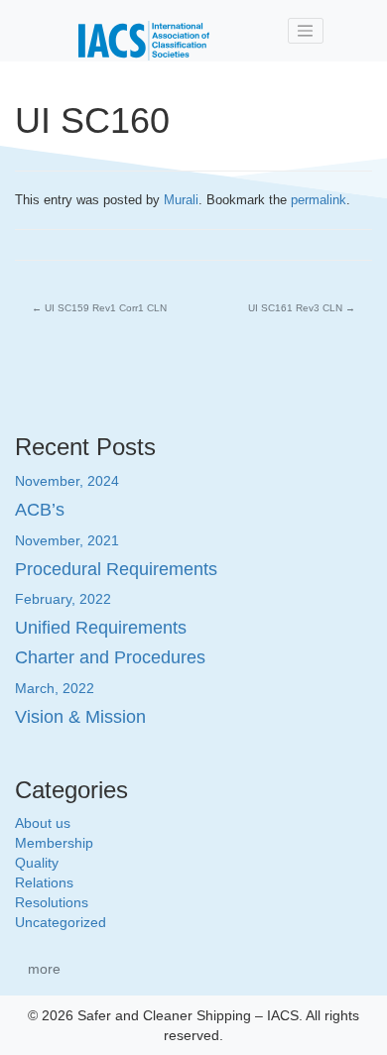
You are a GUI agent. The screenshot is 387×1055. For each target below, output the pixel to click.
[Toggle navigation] (305, 31)
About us (42, 823)
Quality (37, 863)
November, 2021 (67, 540)
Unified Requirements (101, 628)
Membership (54, 843)
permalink (318, 199)
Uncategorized (60, 922)
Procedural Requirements (116, 569)
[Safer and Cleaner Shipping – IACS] (144, 31)
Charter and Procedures (110, 657)
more (44, 969)
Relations (44, 882)
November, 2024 (67, 481)
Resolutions (51, 902)
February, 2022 (63, 599)
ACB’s (39, 510)
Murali (181, 199)
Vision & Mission (80, 717)
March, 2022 (54, 688)
